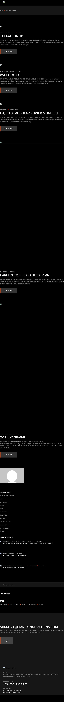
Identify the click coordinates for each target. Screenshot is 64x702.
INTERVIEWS (3, 515)
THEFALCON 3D (11, 36)
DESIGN (12, 271)
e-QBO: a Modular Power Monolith (30, 113)
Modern (2, 518)
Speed (17, 604)
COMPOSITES (3, 271)
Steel (24, 604)
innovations (4, 512)
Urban (2, 531)
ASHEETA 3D (9, 75)
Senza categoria (5, 521)
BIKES (19, 33)
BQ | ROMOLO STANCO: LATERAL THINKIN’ (14, 555)
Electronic (3, 604)
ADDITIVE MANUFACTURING (7, 33)
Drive (1, 508)
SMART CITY (3, 109)
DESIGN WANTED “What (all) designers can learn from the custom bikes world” (28, 543)
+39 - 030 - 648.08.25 (15, 684)
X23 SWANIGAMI (12, 437)
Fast (11, 604)
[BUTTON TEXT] (6, 640)
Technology (32, 604)
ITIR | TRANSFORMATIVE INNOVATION (13, 567)
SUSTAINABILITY (14, 109)
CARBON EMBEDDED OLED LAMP (24, 275)
